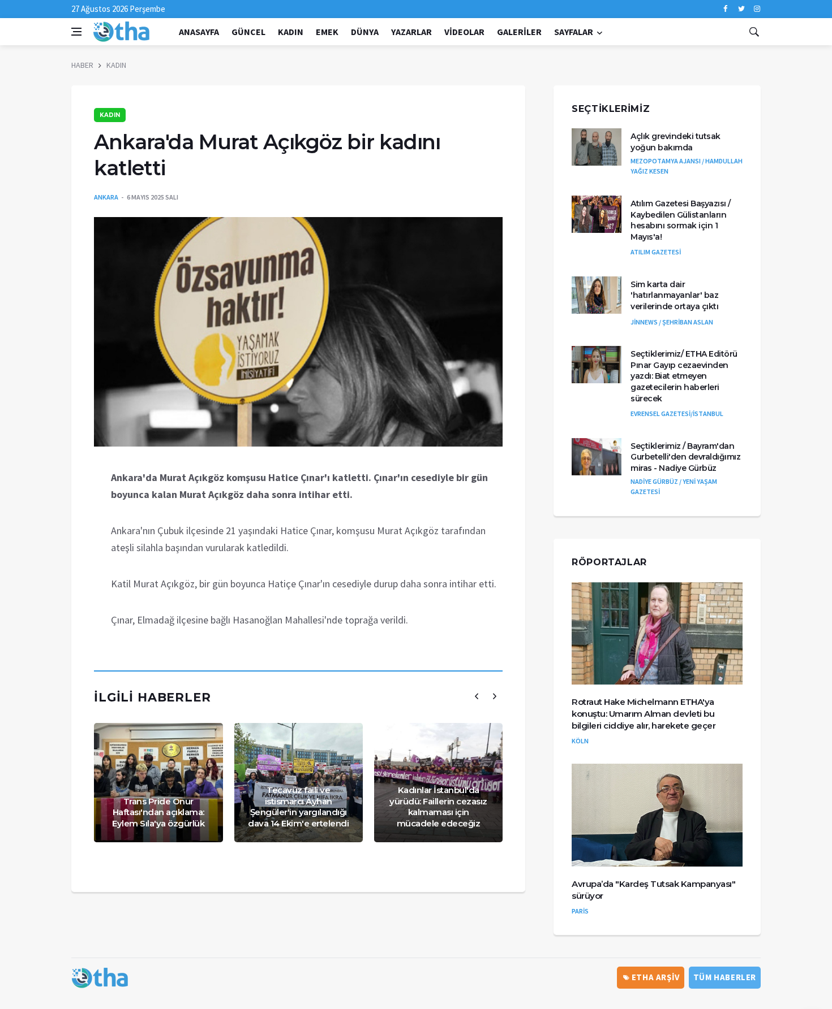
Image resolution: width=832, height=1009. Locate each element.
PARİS (580, 911)
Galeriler (519, 31)
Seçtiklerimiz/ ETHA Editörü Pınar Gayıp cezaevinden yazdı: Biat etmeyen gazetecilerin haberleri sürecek (684, 376)
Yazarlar (411, 31)
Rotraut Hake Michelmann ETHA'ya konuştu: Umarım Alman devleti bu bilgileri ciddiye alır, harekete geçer (643, 713)
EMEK (327, 31)
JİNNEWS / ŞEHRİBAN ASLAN (672, 322)
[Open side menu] (76, 31)
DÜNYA (365, 31)
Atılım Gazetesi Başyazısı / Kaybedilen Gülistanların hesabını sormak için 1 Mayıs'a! (681, 220)
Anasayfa (199, 31)
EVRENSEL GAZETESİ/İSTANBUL (677, 413)
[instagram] (757, 9)
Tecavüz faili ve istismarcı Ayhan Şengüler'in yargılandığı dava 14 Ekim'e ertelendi (298, 807)
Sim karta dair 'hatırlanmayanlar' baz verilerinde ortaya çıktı (674, 295)
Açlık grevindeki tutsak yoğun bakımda (676, 142)
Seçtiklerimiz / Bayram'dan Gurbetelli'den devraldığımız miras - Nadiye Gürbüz (685, 457)
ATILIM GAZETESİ (656, 252)
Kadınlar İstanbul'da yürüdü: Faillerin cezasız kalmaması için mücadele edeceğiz (438, 807)
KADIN (290, 31)
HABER (82, 65)
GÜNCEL (248, 31)
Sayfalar (573, 31)
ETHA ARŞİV (654, 977)
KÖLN (580, 741)
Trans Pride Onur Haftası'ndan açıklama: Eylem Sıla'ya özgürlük (158, 812)
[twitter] (741, 9)
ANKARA (106, 197)
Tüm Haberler (724, 977)
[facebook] (725, 9)
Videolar (464, 31)
